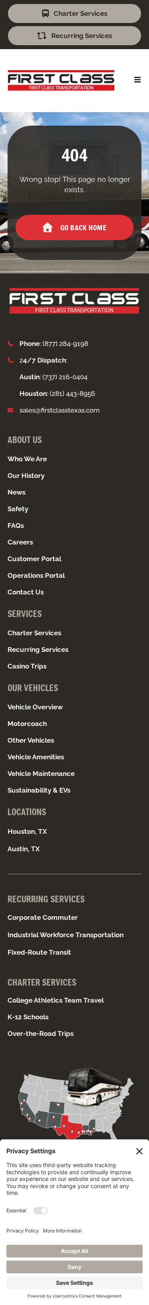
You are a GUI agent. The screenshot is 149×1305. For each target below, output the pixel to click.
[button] (137, 79)
